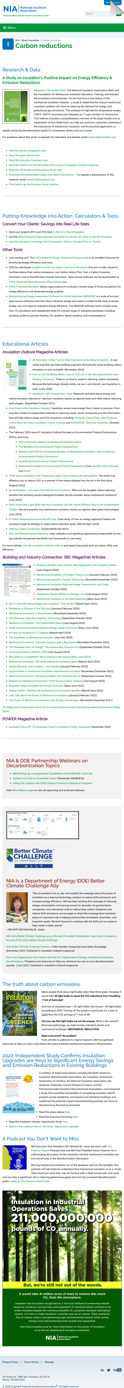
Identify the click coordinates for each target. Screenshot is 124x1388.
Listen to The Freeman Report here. (30, 1181)
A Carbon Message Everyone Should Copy (33, 519)
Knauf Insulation (36, 422)
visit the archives (42, 545)
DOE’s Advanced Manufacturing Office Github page (38, 281)
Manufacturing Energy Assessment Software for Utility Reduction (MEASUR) (52, 296)
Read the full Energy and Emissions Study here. (35, 169)
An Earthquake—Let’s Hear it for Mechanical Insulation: (40, 490)
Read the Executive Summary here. (28, 160)
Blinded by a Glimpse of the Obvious (29, 608)
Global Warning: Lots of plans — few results (34, 666)
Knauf (27, 470)
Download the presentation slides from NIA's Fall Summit (41, 174)
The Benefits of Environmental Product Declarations (48, 446)
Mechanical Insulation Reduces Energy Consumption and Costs (72, 584)
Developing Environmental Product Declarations (46, 461)
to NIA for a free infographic (68, 231)
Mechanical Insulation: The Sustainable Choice (35, 623)
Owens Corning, (56, 422)
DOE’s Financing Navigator (24, 286)
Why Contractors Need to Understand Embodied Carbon (50, 441)
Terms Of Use (31, 1362)
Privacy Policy (10, 1362)
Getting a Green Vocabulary (24, 528)
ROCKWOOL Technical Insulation (89, 422)
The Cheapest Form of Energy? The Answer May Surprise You (44, 647)
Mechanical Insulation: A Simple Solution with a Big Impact (42, 642)
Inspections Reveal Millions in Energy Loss (60, 594)
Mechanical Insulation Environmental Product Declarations (52, 466)
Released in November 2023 (50, 90)
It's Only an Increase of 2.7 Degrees (29, 632)
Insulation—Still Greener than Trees (52, 393)
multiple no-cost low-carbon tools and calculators (59, 267)
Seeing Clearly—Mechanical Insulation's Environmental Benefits (45, 690)
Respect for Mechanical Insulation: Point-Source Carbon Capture (45, 680)
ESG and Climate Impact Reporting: (29, 533)
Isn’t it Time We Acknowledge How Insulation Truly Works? (42, 603)
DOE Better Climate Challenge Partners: (28, 946)
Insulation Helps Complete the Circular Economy (36, 685)
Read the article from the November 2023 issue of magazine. (54, 165)
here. (68, 1112)
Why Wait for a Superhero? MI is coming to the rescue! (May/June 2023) (50, 656)
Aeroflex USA (99, 466)
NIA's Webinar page (23, 790)
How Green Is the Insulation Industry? (30, 408)
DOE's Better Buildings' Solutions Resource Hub (61, 257)
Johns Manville (17, 422)
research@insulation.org (102, 137)
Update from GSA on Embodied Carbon (35, 778)
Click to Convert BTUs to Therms (82, 241)
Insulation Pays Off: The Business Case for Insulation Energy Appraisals (50, 726)
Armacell (80, 417)
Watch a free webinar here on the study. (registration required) (44, 1126)
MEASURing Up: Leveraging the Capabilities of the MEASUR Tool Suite (53, 773)
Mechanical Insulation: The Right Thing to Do (62, 574)
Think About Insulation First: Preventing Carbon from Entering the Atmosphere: (53, 475)
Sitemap (49, 1362)
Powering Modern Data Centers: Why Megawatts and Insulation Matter (76, 565)
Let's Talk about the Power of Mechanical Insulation (38, 695)
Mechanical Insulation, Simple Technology (60, 579)
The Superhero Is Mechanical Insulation (32, 637)
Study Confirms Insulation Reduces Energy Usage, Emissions (43, 627)
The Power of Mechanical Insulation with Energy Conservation (44, 700)
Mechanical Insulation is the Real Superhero (61, 598)
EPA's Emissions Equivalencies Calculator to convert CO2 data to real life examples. (65, 236)
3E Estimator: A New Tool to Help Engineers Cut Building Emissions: (70, 359)
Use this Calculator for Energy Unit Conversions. (36, 241)
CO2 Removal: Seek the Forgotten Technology (35, 618)
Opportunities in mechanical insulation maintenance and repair (44, 671)
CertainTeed (92, 417)
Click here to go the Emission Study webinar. (34, 184)
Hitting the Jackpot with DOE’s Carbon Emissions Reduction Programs (52, 783)
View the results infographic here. (28, 150)
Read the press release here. (25, 155)
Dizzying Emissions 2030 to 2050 (28, 651)
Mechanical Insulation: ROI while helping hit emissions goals (43, 661)
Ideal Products (109, 417)
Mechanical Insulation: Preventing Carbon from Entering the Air (44, 676)
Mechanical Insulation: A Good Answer (31, 613)
